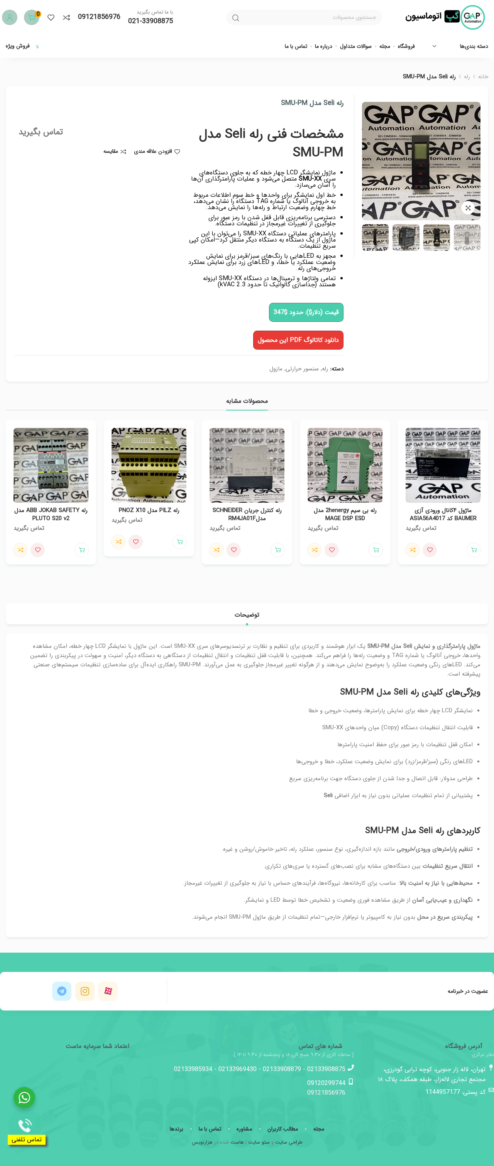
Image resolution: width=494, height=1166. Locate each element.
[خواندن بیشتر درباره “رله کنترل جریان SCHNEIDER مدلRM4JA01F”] (277, 550)
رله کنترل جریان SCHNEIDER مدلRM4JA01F (247, 515)
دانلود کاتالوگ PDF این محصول (298, 340)
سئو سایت (259, 1142)
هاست (237, 1142)
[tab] (247, 614)
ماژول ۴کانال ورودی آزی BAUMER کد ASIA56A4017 (443, 515)
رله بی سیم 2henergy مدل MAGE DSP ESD (345, 515)
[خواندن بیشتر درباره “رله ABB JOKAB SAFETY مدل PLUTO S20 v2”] (81, 550)
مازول (276, 368)
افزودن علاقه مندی (153, 152)
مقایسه (110, 152)
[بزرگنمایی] (468, 208)
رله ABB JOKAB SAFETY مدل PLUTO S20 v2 (51, 515)
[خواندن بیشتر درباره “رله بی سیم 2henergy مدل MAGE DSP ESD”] (375, 550)
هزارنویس (202, 1142)
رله (467, 76)
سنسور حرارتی (302, 368)
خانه (483, 76)
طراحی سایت (289, 1142)
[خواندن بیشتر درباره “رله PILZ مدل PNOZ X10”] (179, 542)
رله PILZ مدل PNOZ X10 (149, 511)
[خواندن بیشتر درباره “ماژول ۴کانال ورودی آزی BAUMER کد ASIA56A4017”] (473, 550)
